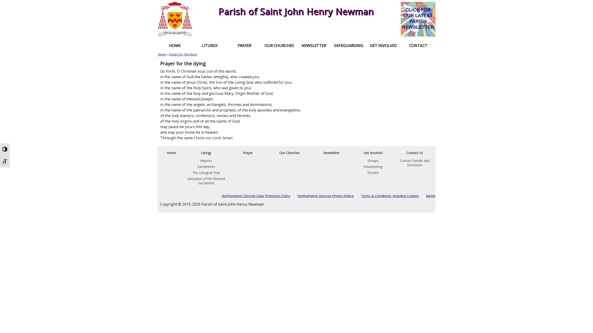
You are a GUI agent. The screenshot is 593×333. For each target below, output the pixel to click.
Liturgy (210, 45)
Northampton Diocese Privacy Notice (325, 196)
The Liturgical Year (206, 172)
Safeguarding (348, 45)
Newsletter (314, 45)
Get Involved (383, 45)
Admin (430, 196)
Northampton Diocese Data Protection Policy (256, 196)
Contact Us (414, 153)
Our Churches (279, 45)
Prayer (244, 45)
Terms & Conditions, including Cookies (390, 196)
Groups (373, 160)
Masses (206, 160)
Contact (418, 45)
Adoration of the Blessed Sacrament (206, 180)
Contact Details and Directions (414, 162)
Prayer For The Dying (183, 54)
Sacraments (206, 166)
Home (175, 45)
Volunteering (373, 166)
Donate (373, 172)
